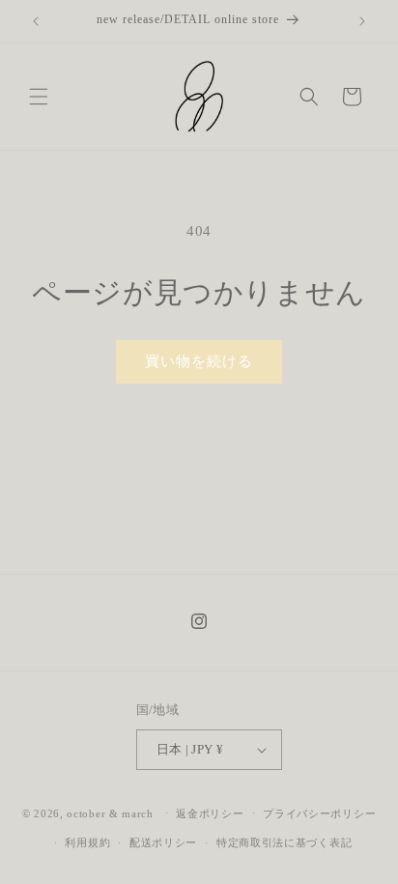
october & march (110, 812)
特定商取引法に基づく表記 (284, 842)
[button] (38, 96)
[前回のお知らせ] (35, 21)
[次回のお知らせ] (362, 21)
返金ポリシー (209, 813)
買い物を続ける (199, 361)
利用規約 (87, 842)
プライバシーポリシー (319, 813)
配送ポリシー (163, 842)
